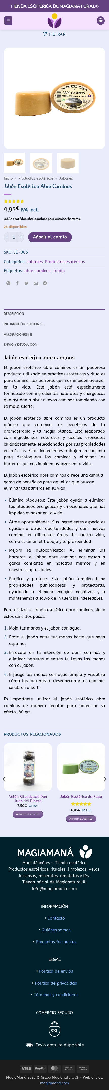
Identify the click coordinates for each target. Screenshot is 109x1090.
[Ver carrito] (101, 20)
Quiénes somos (56, 930)
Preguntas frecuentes (56, 941)
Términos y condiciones (56, 994)
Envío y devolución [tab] (21, 344)
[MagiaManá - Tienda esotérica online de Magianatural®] (54, 21)
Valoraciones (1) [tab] (18, 334)
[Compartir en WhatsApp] (8, 284)
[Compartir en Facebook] (17, 284)
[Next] (96, 98)
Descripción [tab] (14, 314)
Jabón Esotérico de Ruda (81, 797)
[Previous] (12, 98)
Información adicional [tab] (23, 324)
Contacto (56, 918)
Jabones (66, 178)
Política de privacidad (56, 983)
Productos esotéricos (36, 178)
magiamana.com (54, 1083)
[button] (8, 20)
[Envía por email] (36, 284)
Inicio (8, 178)
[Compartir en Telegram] (45, 284)
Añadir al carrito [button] (28, 814)
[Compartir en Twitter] (27, 284)
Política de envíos (56, 971)
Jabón (59, 270)
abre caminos (37, 270)
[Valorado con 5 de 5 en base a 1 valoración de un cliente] (54, 201)
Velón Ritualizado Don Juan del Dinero (28, 799)
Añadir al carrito (50, 237)
